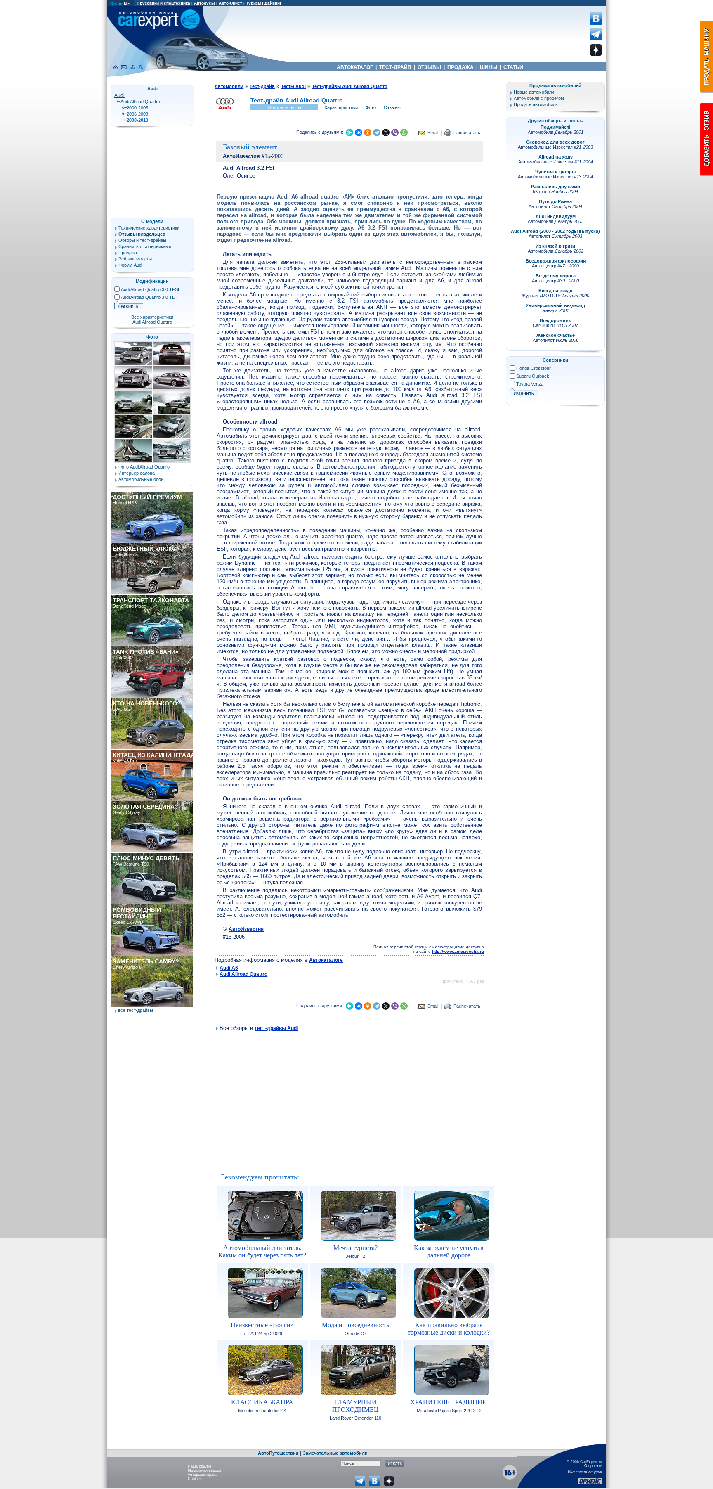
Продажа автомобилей (555, 85)
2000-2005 (137, 107)
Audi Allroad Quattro (243, 974)
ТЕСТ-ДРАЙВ (395, 67)
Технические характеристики (148, 227)
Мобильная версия (204, 1470)
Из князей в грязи (555, 246)
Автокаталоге (326, 960)
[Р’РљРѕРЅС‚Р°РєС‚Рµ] (358, 132)
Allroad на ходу (555, 156)
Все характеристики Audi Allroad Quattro (152, 319)
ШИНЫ (488, 67)
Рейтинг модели (135, 258)
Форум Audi (130, 265)
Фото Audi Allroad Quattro (144, 466)
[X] (386, 132)
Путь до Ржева (555, 201)
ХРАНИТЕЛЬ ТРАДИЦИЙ (448, 1402)
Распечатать (466, 132)
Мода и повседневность (355, 1324)
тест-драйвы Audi (276, 1028)
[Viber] (395, 132)
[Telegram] (376, 132)
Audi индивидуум (556, 216)
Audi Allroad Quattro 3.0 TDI (149, 297)
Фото (371, 107)
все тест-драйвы (135, 1010)
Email (432, 132)
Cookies (195, 1479)
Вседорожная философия (556, 260)
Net (120, 3)
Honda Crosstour (533, 368)
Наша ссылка (199, 1466)
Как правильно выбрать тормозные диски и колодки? (449, 1328)
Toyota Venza (529, 383)
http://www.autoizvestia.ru (458, 951)
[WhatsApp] (404, 132)
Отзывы (392, 107)
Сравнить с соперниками (144, 246)
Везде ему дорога (556, 275)
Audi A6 (229, 968)
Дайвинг (272, 3)
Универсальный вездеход (555, 305)
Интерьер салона (136, 473)
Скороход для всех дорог (555, 142)
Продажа (127, 252)
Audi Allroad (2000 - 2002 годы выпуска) (555, 231)
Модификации (152, 281)
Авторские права (202, 1474)
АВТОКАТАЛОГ (354, 67)
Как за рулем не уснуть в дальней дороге (449, 1251)
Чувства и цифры (555, 171)
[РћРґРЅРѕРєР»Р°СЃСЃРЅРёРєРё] (367, 132)
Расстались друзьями (555, 186)
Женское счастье (555, 335)
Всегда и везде (555, 290)
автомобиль (378, 301)
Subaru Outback (532, 376)
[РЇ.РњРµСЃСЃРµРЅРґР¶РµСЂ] (349, 132)
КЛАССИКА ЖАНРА (262, 1402)
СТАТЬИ (513, 67)
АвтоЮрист (230, 3)
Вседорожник (555, 320)
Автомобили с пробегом (539, 98)
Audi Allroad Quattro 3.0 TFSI (150, 289)
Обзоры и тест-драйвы (142, 240)
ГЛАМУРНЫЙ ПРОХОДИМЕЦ (355, 1406)
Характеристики (341, 107)
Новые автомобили (534, 92)
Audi (119, 95)
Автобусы (204, 3)
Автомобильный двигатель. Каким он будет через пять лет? (262, 1251)
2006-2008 (137, 113)
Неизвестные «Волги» (262, 1324)
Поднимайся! (556, 127)
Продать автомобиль (536, 104)
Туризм (253, 3)
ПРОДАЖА (460, 67)
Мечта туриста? (355, 1247)
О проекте (593, 1466)
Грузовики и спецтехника (163, 3)
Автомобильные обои (140, 479)
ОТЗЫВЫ (429, 67)
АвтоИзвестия (246, 929)
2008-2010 (137, 120)
